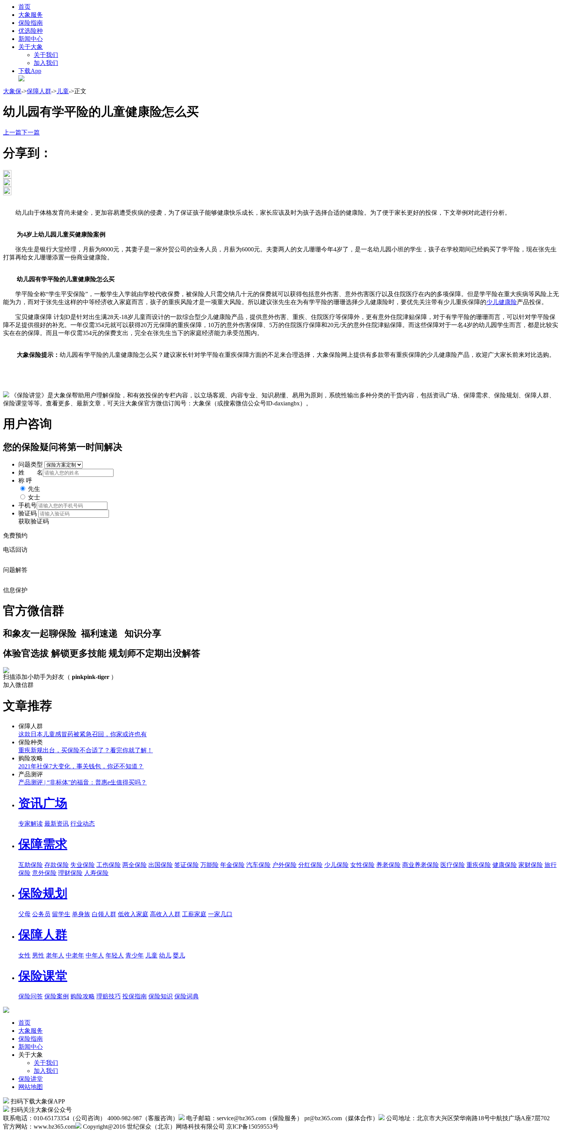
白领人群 (104, 914)
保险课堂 (42, 976)
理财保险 (70, 873)
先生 (34, 489)
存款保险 (56, 865)
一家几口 (220, 914)
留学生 (61, 914)
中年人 (95, 955)
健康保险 (504, 865)
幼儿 (165, 955)
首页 (24, 6)
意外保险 (44, 873)
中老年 (75, 955)
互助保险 (30, 865)
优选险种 (30, 31)
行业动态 (82, 823)
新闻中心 (30, 39)
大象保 (12, 91)
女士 (34, 497)
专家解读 (30, 823)
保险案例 (56, 996)
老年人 (55, 955)
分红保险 (310, 865)
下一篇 (30, 132)
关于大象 (30, 47)
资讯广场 (42, 803)
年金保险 (232, 865)
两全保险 (134, 865)
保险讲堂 (30, 1079)
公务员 (41, 914)
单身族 (81, 914)
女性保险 (362, 865)
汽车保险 (258, 865)
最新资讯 (56, 823)
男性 (38, 955)
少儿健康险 (501, 302)
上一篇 (12, 132)
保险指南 (30, 22)
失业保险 (82, 865)
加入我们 (46, 63)
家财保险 (530, 865)
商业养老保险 (420, 865)
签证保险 (186, 865)
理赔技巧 (108, 996)
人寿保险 (96, 873)
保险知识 (160, 996)
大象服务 (30, 14)
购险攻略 (82, 996)
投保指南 (134, 996)
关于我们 (46, 55)
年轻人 (115, 955)
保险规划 (42, 893)
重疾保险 (478, 865)
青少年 (134, 955)
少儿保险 (336, 865)
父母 (24, 914)
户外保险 (284, 865)
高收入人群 (165, 914)
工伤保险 (108, 865)
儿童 (63, 91)
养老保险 (388, 865)
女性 (24, 955)
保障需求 (42, 844)
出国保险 (160, 865)
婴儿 (179, 955)
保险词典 (186, 996)
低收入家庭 (133, 914)
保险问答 (30, 996)
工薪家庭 (194, 914)
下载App (29, 71)
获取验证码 (33, 521)
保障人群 (39, 91)
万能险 (209, 865)
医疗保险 (452, 865)
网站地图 (30, 1087)
